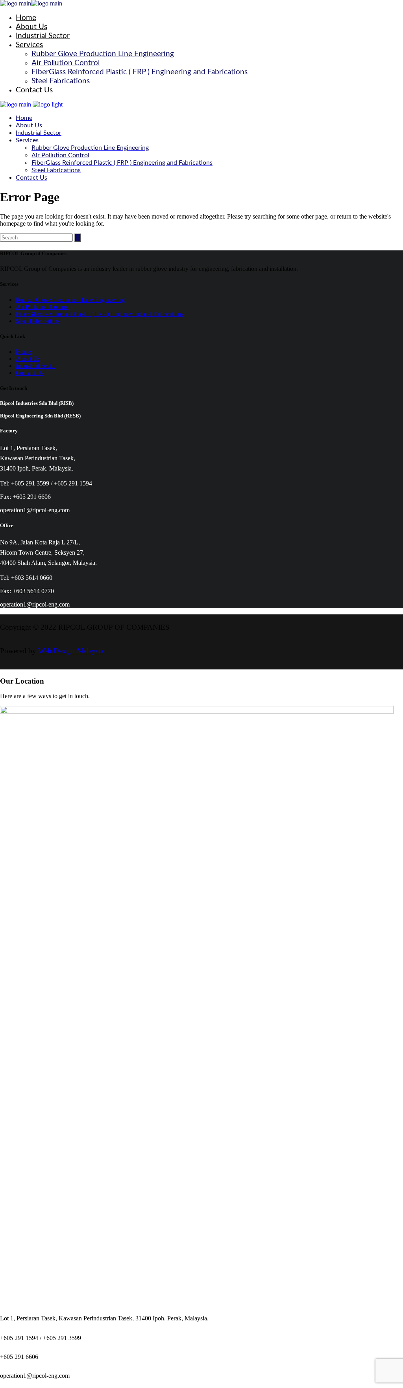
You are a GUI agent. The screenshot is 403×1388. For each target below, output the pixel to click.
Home (23, 351)
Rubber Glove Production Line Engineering (70, 299)
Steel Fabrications (38, 321)
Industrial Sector (36, 365)
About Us (28, 358)
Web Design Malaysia (71, 651)
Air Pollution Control (42, 306)
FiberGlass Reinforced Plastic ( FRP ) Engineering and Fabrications (99, 314)
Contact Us (30, 373)
